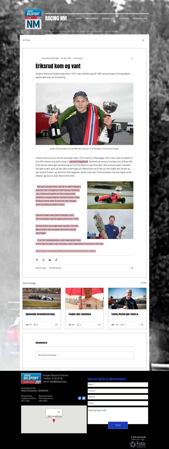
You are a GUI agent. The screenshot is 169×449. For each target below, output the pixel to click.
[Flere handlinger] (131, 58)
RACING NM (56, 18)
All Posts (26, 40)
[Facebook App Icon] (79, 398)
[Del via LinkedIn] (50, 260)
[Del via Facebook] (37, 260)
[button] (143, 40)
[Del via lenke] (56, 260)
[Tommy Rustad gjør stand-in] (127, 298)
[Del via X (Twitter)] (43, 260)
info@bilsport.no (58, 381)
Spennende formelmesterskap (40, 314)
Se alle (144, 283)
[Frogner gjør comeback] (84, 298)
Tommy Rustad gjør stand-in (124, 314)
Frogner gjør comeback (80, 314)
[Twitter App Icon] (83, 398)
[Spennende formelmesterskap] (42, 298)
